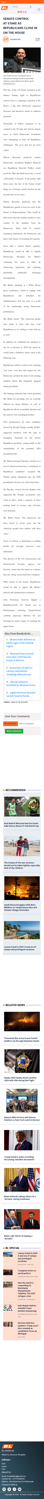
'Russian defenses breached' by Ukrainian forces (20, 683)
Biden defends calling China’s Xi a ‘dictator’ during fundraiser (20, 1198)
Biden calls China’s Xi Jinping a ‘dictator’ (18, 1237)
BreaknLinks (15, 39)
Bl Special (13, 1248)
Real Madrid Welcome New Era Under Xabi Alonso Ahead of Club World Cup (21, 825)
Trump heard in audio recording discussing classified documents (19, 1158)
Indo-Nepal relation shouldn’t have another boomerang (27, 1308)
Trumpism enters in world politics (27, 1272)
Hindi (3, 1469)
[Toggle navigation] (39, 9)
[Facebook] (4, 1489)
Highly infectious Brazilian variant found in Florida (20, 694)
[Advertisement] (22, 764)
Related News (15, 1005)
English (4, 1466)
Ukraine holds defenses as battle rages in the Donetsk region (20, 643)
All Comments (11, 723)
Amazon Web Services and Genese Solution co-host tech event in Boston (22, 1119)
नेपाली (3, 1464)
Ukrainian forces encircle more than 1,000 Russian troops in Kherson (20, 657)
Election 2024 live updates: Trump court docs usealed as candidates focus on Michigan (28, 1328)
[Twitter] (9, 1489)
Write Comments (26, 723)
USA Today (21, 1337)
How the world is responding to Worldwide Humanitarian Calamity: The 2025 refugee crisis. (26, 1289)
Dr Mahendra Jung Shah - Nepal (28, 1276)
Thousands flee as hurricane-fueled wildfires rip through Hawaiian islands (21, 1040)
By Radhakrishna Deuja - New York (27, 1315)
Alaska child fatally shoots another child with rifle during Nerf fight (20, 1079)
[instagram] (14, 1489)
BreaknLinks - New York (25, 1264)
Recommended (16, 790)
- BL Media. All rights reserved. (29, 1494)
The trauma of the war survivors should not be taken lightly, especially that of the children (22, 865)
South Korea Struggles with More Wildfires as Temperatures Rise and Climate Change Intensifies (20, 907)
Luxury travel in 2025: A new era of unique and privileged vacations (20, 948)
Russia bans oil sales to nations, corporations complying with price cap (19, 671)
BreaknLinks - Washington (26, 1299)
